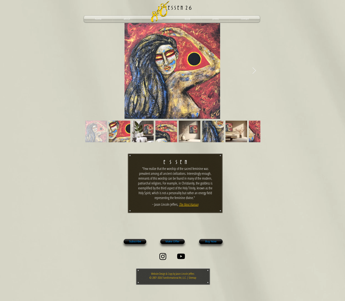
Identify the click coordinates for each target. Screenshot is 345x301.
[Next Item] (254, 70)
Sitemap (192, 278)
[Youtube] (181, 256)
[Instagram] (162, 256)
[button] (126, 19)
